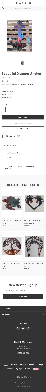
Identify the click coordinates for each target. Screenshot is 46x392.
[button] (27, 84)
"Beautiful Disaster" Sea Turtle (11, 222)
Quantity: (5, 105)
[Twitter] (14, 136)
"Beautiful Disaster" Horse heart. (32, 222)
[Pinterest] (18, 136)
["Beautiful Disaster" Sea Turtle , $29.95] (12, 203)
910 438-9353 (24, 353)
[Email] (7, 136)
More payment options (23, 123)
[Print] (11, 136)
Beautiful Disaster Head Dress (33, 265)
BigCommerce (26, 383)
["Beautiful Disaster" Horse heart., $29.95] (34, 203)
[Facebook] (3, 136)
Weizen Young (26, 386)
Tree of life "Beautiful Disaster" (10, 265)
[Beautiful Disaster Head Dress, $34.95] (34, 246)
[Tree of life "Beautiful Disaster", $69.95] (12, 246)
